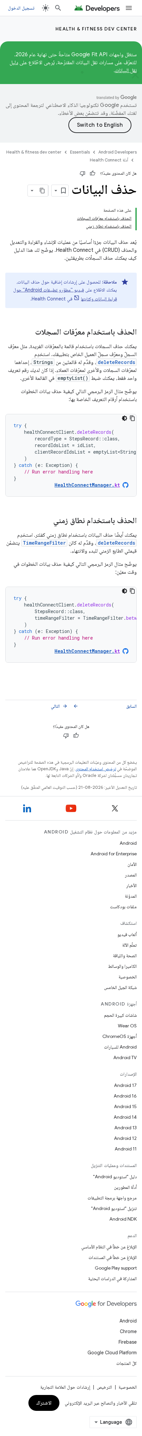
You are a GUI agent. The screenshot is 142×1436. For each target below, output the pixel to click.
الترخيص (104, 1387)
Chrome (128, 1331)
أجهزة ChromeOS (119, 1036)
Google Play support (116, 1268)
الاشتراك (44, 1403)
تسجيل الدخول (21, 8)
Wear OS (127, 1026)
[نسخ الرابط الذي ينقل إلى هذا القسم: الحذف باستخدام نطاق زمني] (46, 521)
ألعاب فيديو (127, 934)
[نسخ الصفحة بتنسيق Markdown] (42, 190)
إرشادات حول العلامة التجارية (65, 1387)
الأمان (132, 864)
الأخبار (131, 885)
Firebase (128, 1342)
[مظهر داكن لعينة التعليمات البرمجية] (124, 418)
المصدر (131, 875)
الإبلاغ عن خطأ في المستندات (113, 1257)
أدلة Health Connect (109, 160)
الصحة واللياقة (125, 956)
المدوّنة (131, 896)
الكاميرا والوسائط (122, 966)
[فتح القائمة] (128, 8)
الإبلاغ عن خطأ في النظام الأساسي (109, 1247)
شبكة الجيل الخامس (120, 987)
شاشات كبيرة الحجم (120, 1015)
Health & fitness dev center (96, 29)
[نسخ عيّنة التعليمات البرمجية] (132, 418)
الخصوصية (128, 977)
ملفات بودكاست (123, 907)
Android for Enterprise (113, 854)
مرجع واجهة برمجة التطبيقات (112, 1198)
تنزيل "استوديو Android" (114, 1208)
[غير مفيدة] (83, 173)
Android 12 (125, 1138)
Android (128, 843)
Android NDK (123, 1219)
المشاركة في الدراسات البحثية (112, 1278)
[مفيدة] (92, 173)
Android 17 (125, 1085)
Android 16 (125, 1096)
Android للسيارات (120, 1047)
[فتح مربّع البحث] (58, 8)
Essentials (80, 152)
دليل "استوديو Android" (115, 1177)
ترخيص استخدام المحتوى (95, 769)
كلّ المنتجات (126, 1363)
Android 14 (125, 1117)
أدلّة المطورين (125, 1187)
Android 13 (125, 1128)
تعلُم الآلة (129, 945)
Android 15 (125, 1106)
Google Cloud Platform (112, 1353)
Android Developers (117, 152)
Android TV (125, 1057)
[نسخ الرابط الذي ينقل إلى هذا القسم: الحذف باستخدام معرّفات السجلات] (28, 333)
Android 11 (126, 1149)
